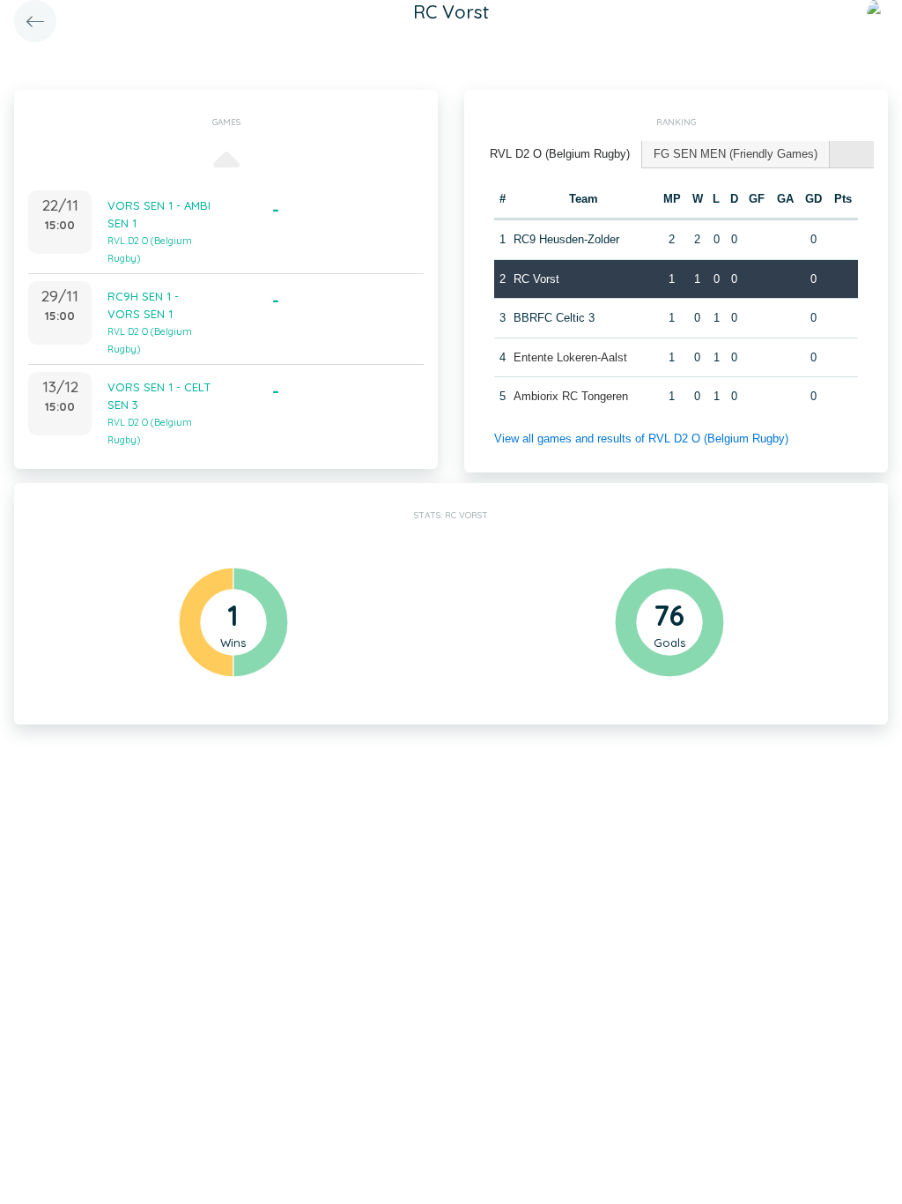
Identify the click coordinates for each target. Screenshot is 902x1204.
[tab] (560, 154)
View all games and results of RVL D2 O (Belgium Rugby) (641, 438)
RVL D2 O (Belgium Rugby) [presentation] (560, 153)
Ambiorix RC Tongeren (571, 396)
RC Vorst (536, 279)
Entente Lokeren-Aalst (570, 357)
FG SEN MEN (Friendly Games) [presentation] (735, 153)
